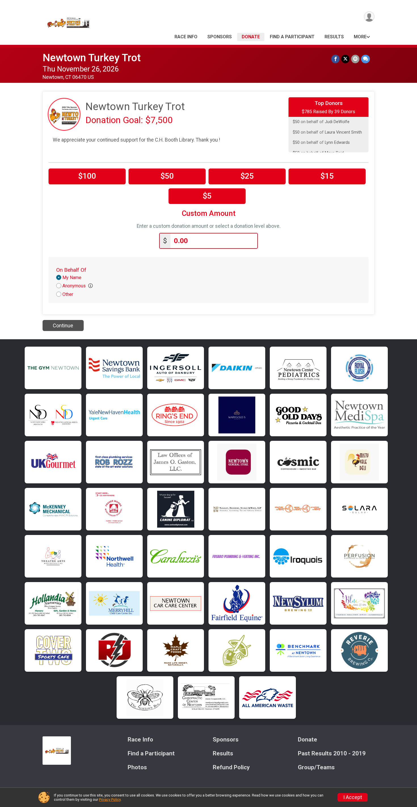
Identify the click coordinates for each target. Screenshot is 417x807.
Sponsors (219, 36)
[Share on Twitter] (345, 59)
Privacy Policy (110, 799)
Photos (137, 767)
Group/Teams (316, 767)
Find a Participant (292, 36)
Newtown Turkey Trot (92, 58)
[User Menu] (369, 16)
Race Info (185, 36)
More (360, 36)
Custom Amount (208, 213)
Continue (63, 325)
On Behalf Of (71, 270)
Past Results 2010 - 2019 (332, 753)
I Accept (352, 797)
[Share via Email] (355, 59)
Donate (251, 36)
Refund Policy (231, 767)
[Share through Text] (365, 59)
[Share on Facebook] (335, 59)
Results (334, 36)
